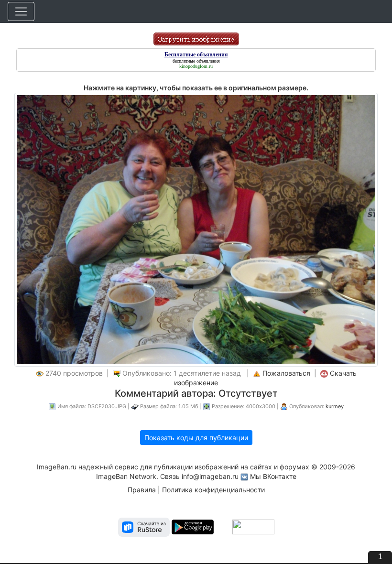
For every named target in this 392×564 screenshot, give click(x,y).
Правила (142, 490)
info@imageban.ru (210, 476)
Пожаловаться (286, 373)
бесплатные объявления (196, 61)
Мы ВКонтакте (273, 476)
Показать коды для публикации (196, 438)
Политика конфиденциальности (213, 490)
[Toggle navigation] (21, 11)
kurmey (335, 406)
